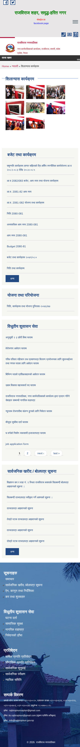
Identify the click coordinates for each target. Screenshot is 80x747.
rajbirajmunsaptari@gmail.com (24, 710)
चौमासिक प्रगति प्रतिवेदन (20, 662)
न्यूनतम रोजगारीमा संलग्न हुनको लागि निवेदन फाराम (29, 411)
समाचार (9, 579)
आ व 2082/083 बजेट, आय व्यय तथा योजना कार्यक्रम (32, 180)
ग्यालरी (15, 66)
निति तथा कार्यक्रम (15, 268)
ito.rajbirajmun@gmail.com (22, 715)
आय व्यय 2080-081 (17, 235)
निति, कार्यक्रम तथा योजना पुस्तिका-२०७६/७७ (28, 306)
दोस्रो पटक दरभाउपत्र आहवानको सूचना (25, 541)
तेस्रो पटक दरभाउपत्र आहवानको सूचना (25, 519)
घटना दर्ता (11, 618)
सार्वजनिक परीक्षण (15, 674)
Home (5, 66)
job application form (17, 443)
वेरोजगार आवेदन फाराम (16, 348)
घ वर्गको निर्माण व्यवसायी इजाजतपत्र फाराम (26, 433)
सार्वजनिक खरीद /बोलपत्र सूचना (23, 585)
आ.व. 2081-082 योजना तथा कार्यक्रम (25, 202)
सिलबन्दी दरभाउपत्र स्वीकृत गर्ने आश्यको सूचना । (30, 497)
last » (56, 453)
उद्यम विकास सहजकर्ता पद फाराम (21, 385)
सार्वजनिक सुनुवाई (15, 668)
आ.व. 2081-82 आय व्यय (19, 191)
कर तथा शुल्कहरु (15, 597)
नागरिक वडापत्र (14, 629)
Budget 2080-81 (16, 246)
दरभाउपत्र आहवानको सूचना (20, 508)
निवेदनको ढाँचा (13, 635)
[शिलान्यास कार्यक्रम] (35, 91)
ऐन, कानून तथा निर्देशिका (19, 591)
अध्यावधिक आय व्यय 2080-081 (22, 224)
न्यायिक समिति (13, 680)
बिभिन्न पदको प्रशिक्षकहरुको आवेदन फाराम (25, 374)
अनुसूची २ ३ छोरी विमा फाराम (19, 337)
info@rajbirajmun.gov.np (21, 720)
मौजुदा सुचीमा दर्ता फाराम (17, 422)
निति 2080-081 (15, 213)
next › (40, 453)
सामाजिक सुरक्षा (14, 623)
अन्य (12, 278)
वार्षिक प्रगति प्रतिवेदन (18, 656)
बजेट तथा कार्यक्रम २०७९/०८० (22, 257)
